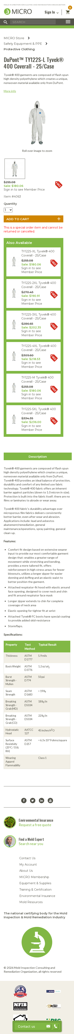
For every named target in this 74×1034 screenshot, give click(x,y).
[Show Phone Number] (55, 1026)
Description (38, 457)
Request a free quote (35, 825)
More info (10, 91)
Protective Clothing (19, 49)
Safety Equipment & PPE (23, 44)
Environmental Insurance (36, 820)
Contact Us (27, 858)
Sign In (50, 12)
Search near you (31, 844)
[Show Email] (48, 1026)
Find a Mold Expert (31, 839)
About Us (26, 871)
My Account (28, 864)
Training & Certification (35, 889)
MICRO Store (14, 38)
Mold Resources (31, 902)
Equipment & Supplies (35, 883)
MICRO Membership (34, 877)
